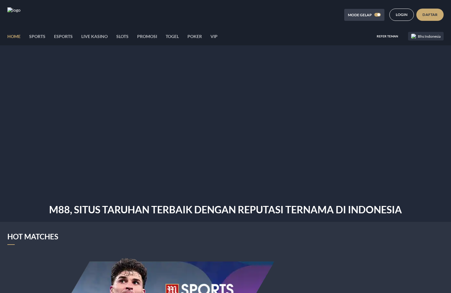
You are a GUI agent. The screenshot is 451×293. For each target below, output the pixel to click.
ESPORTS (63, 36)
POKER (194, 36)
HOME (14, 36)
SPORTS (37, 36)
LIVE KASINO (94, 36)
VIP (214, 36)
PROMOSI (147, 36)
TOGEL (172, 36)
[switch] (377, 15)
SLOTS (122, 36)
